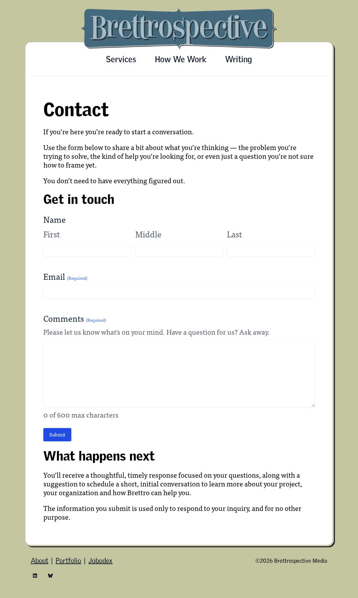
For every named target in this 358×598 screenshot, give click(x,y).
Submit (57, 434)
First (51, 234)
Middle (148, 234)
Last (234, 234)
